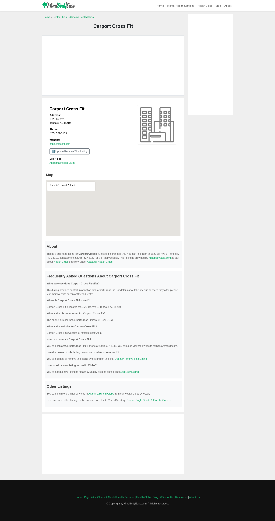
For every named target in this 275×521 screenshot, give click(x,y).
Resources (181, 497)
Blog (218, 5)
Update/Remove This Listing (131, 358)
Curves (166, 400)
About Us (194, 497)
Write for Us (166, 497)
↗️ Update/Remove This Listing (70, 151)
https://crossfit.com (59, 144)
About (228, 5)
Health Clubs (204, 5)
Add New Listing (129, 372)
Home (160, 5)
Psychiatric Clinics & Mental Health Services (109, 497)
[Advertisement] (113, 65)
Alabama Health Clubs (81, 17)
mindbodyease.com (160, 257)
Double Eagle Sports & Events (144, 400)
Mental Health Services (180, 5)
